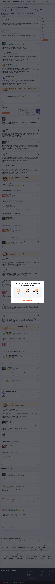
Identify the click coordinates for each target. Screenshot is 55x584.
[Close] (43, 282)
